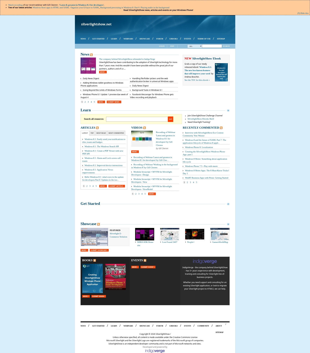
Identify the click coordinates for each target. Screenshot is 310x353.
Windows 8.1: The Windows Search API (102, 146)
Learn (86, 110)
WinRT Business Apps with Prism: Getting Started (206, 178)
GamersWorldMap (220, 242)
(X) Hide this (303, 13)
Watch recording (15, 5)
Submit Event (147, 267)
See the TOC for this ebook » (197, 80)
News (85, 54)
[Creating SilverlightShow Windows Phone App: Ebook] (92, 292)
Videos (136, 127)
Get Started (90, 203)
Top (92, 133)
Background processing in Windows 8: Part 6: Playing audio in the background (134, 7)
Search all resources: (94, 119)
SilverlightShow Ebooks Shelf (201, 119)
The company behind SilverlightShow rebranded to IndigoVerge (127, 59)
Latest (85, 133)
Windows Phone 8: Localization (199, 147)
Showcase (88, 224)
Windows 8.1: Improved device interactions (104, 165)
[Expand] (228, 203)
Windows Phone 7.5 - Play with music (201, 166)
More (102, 72)
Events (137, 260)
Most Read (101, 133)
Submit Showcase (99, 250)
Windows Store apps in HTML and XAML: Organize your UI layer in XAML (66, 7)
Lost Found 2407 (169, 242)
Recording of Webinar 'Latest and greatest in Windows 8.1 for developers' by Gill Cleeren (165, 138)
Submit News (113, 102)
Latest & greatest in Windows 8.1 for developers (81, 5)
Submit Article (116, 186)
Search (226, 46)
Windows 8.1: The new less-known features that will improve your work (198, 70)
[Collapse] (228, 110)
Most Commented (116, 133)
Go (170, 119)
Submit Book (98, 296)
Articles (88, 127)
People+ (190, 242)
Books (87, 260)
